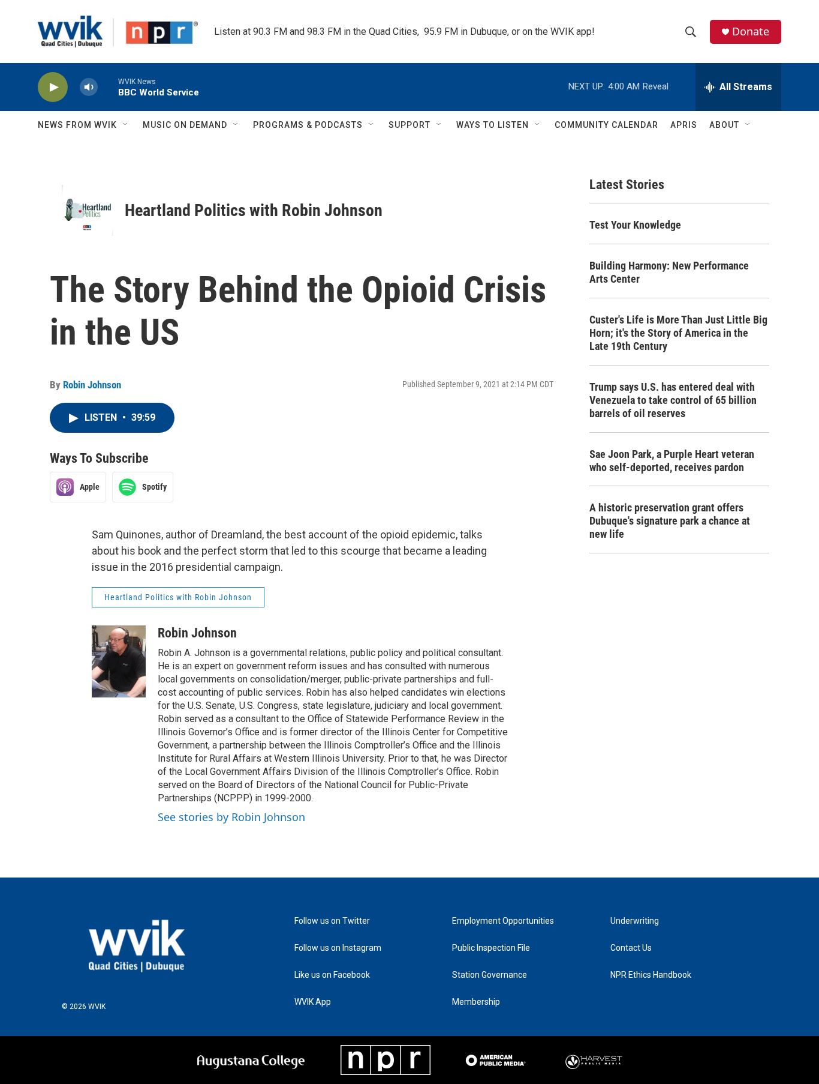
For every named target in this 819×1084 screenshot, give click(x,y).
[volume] (89, 87)
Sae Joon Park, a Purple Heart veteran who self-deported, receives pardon (671, 461)
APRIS (683, 125)
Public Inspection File (491, 948)
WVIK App (312, 1002)
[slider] (108, 86)
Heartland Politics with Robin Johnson (254, 210)
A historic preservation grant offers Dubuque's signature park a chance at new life (669, 520)
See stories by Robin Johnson (231, 817)
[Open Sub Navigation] (126, 125)
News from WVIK (77, 125)
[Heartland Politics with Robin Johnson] (87, 210)
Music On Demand (185, 125)
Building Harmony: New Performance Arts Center (669, 272)
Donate (750, 31)
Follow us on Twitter (332, 921)
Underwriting (634, 921)
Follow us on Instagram (337, 948)
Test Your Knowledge (635, 224)
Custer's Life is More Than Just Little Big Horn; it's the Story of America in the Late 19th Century (678, 332)
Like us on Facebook (332, 975)
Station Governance (489, 975)
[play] (52, 87)
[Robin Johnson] (119, 661)
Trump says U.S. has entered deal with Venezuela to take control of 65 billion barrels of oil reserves (673, 400)
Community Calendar (606, 125)
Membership (476, 1002)
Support (409, 125)
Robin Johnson (92, 385)
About (724, 125)
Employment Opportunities (503, 921)
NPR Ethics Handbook (650, 975)
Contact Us (631, 948)
